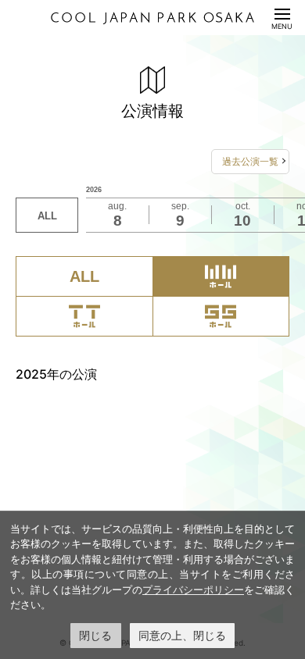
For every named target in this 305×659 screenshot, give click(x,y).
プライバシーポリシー (193, 589)
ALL (47, 216)
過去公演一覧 (250, 161)
